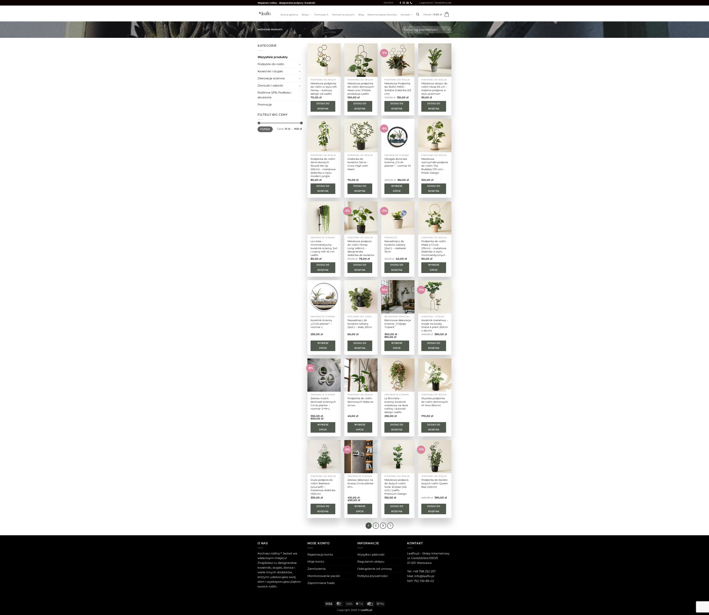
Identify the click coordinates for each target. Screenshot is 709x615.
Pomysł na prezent (343, 14)
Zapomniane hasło (321, 583)
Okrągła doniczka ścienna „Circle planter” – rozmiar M (397, 162)
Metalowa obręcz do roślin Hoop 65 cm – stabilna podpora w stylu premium (434, 88)
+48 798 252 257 (424, 571)
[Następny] (390, 526)
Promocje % (321, 14)
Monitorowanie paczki (323, 576)
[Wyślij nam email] (407, 3)
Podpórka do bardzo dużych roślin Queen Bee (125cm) (434, 483)
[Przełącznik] (299, 64)
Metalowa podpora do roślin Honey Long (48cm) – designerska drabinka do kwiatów (360, 248)
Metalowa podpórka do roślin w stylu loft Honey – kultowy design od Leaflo (324, 88)
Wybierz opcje (396, 189)
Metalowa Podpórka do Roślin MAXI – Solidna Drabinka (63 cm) (397, 88)
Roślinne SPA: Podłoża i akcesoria (274, 95)
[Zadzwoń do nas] (411, 3)
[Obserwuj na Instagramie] (404, 3)
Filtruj (265, 129)
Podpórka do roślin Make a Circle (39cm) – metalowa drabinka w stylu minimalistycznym (433, 248)
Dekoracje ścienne (271, 78)
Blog (361, 14)
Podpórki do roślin (271, 64)
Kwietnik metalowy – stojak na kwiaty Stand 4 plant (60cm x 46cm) (434, 325)
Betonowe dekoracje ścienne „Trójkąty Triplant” (397, 324)
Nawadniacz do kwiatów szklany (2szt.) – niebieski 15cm (395, 246)
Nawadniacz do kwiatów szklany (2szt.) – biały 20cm (359, 324)
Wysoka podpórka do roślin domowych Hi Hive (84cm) (434, 402)
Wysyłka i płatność (371, 554)
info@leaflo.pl (424, 576)
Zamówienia (316, 569)
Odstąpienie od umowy (374, 569)
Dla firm (388, 2)
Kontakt (405, 14)
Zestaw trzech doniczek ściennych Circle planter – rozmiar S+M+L (323, 403)
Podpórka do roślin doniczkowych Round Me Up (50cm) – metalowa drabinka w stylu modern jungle (323, 167)
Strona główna (289, 14)
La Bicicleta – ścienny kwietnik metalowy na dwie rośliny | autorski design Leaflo (396, 405)
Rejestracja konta (320, 554)
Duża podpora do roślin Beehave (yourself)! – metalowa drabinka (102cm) (323, 486)
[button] (435, 3)
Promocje (265, 104)
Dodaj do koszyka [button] (323, 106)
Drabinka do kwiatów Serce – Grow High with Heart (357, 164)
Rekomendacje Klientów (382, 14)
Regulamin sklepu (370, 561)
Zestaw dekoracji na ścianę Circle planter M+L (360, 483)
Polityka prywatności (372, 576)
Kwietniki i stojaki (270, 71)
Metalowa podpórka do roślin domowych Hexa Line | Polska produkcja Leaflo (360, 88)
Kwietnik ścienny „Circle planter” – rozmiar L (321, 324)
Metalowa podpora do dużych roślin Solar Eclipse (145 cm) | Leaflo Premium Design (396, 486)
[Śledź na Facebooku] (400, 3)
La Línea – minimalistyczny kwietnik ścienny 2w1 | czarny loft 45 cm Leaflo (324, 248)
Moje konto (315, 561)
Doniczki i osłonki (270, 85)
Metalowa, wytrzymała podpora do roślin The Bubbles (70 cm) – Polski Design (434, 165)
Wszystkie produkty (273, 57)
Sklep (305, 14)
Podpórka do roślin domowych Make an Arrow (360, 402)
